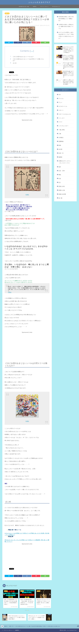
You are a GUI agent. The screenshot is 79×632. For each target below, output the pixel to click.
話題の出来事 (62, 194)
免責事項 (34, 6)
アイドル (61, 98)
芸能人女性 (62, 186)
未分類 (60, 149)
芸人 (60, 182)
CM (60, 94)
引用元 (27, 194)
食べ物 (60, 198)
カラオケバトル (63, 106)
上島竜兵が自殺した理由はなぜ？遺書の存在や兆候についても (66, 26)
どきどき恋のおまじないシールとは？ (23, 56)
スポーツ (61, 110)
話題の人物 (62, 190)
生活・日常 (62, 170)
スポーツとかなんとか (65, 114)
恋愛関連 (61, 141)
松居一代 (7, 13)
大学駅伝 (61, 137)
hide (32, 51)
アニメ (60, 102)
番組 (60, 174)
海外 (60, 167)
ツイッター (62, 118)
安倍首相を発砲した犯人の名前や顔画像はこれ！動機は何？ (66, 18)
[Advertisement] (27, 131)
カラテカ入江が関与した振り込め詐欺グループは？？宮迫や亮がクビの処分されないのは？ (66, 35)
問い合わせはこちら (56, 6)
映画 (60, 145)
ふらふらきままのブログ (39, 2)
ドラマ (60, 122)
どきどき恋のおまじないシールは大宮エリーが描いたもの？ (28, 59)
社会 (60, 178)
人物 (60, 133)
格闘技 (60, 157)
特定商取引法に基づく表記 (24, 6)
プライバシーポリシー (44, 6)
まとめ (15, 63)
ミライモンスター (63, 125)
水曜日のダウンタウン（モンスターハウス (65, 162)
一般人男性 (62, 129)
